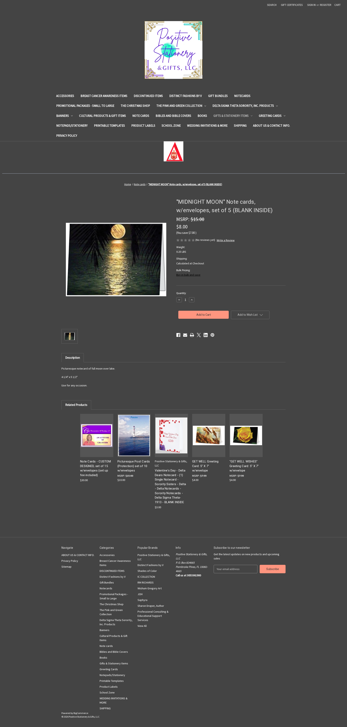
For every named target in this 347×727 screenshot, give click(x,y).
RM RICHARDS (146, 582)
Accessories (65, 96)
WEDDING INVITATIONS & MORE (207, 125)
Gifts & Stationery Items (231, 116)
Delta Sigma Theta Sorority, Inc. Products (243, 106)
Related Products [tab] (76, 405)
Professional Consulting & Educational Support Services (153, 616)
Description (72, 357)
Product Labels (143, 125)
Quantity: (181, 293)
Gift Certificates (292, 5)
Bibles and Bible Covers (173, 116)
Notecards (242, 96)
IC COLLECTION (146, 576)
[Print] (192, 335)
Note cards (140, 116)
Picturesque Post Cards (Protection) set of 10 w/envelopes (133, 466)
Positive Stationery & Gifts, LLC (154, 557)
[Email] (185, 335)
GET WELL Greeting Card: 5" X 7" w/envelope (205, 466)
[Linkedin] (206, 335)
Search (272, 5)
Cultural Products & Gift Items (102, 116)
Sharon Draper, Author (151, 606)
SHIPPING (240, 125)
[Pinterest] (212, 335)
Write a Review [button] (226, 240)
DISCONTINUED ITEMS (148, 96)
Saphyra (142, 600)
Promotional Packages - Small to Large (85, 106)
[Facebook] (178, 335)
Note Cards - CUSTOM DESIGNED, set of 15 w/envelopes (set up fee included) (95, 468)
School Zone (171, 125)
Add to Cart (96, 438)
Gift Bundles (218, 96)
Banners (62, 116)
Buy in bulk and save (188, 275)
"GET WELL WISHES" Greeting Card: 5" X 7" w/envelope (244, 466)
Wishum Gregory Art (150, 588)
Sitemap (66, 566)
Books (202, 116)
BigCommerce (80, 713)
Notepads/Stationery (72, 125)
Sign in (311, 5)
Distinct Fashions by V (185, 96)
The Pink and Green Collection (179, 106)
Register (325, 5)
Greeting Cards (270, 116)
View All (142, 626)
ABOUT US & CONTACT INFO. (271, 125)
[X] (199, 335)
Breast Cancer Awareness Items (104, 96)
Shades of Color (147, 571)
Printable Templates (109, 125)
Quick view (96, 431)
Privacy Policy (66, 135)
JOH (140, 594)
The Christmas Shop (135, 106)
